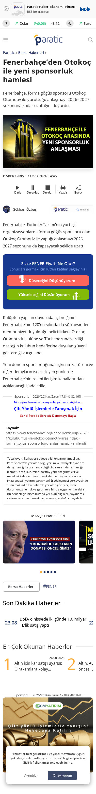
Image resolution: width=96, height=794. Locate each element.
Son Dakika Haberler (32, 603)
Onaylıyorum (62, 775)
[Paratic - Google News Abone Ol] (72, 211)
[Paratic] (48, 40)
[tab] (41, 572)
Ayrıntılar (31, 775)
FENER (50, 586)
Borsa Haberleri (31, 52)
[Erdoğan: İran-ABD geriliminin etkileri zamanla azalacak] (39, 542)
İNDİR (85, 9)
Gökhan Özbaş (25, 209)
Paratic (9, 52)
